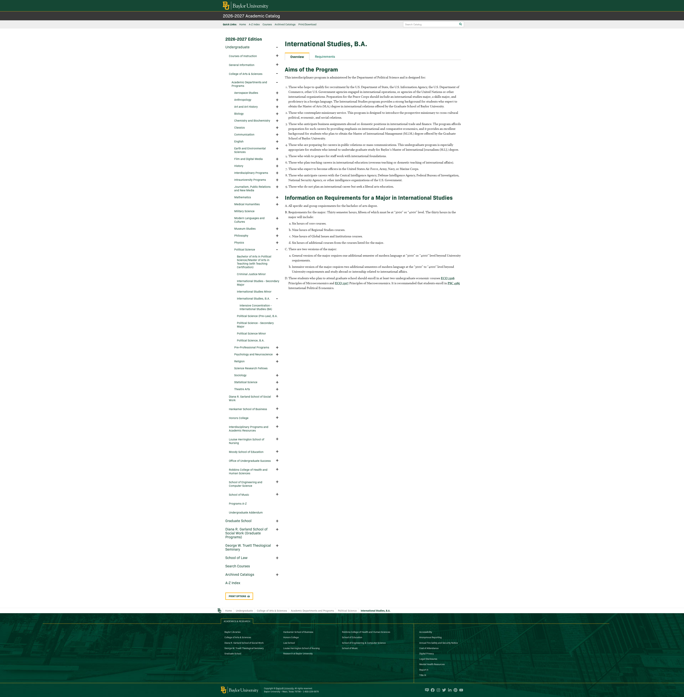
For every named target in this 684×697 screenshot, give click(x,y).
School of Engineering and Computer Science (245, 483)
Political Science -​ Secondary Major (255, 324)
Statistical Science (245, 382)
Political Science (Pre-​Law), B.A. (257, 316)
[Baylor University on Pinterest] (454, 690)
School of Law (236, 557)
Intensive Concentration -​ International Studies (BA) (256, 307)
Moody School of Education (246, 452)
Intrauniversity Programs (250, 180)
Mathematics (242, 197)
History (238, 166)
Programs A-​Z (238, 503)
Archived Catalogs (285, 24)
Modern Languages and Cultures (249, 219)
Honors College (238, 418)
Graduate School (238, 520)
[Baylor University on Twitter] (443, 690)
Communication (244, 134)
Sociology (240, 375)
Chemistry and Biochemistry (252, 120)
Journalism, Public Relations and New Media (252, 188)
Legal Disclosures (428, 658)
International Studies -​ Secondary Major (258, 282)
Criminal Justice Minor (251, 274)
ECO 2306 (447, 278)
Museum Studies (245, 228)
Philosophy (241, 235)
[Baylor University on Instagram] (437, 690)
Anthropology (242, 99)
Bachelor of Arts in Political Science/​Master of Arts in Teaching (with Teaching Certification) (254, 261)
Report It (423, 669)
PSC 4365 (454, 283)
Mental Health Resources (432, 664)
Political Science (244, 249)
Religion (239, 361)
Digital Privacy (426, 653)
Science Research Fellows (251, 368)
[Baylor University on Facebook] (432, 690)
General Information (241, 65)
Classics (239, 127)
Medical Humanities (247, 204)
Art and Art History (246, 106)
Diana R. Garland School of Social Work (250, 398)
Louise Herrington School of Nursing (246, 441)
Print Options (237, 596)
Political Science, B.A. (251, 340)
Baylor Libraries (232, 631)
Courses (267, 24)
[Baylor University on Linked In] (449, 690)
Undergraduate (237, 46)
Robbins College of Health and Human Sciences (248, 471)
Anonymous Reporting (430, 637)
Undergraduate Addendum (246, 512)
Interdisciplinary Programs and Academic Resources (248, 428)
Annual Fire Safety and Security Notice (438, 642)
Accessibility (425, 631)
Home (242, 24)
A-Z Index (254, 24)
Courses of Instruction (243, 56)
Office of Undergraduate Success (250, 461)
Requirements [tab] (325, 56)
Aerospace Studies (246, 93)
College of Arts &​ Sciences (245, 74)
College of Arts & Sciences (272, 610)
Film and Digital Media (248, 159)
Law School (289, 642)
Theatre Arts (242, 389)
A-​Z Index (232, 582)
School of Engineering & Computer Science (364, 642)
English (238, 141)
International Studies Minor (254, 291)
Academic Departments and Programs (249, 84)
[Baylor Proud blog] (426, 690)
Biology (239, 113)
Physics (239, 242)
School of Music (239, 494)
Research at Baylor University (298, 653)
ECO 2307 (342, 283)
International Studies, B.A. (253, 298)
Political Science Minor (251, 333)
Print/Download (307, 24)
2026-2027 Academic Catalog (251, 16)
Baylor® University (285, 688)
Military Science (244, 211)
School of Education (352, 637)
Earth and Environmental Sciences (250, 150)
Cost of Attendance (429, 648)
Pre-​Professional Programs (251, 347)
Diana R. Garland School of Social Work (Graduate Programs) (246, 532)
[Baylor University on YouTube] (460, 690)
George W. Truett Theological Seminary (248, 547)
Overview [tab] (297, 56)
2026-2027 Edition (243, 39)
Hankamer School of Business (248, 409)
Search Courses (237, 565)
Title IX (422, 674)
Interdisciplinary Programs (251, 173)
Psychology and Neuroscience (253, 354)
